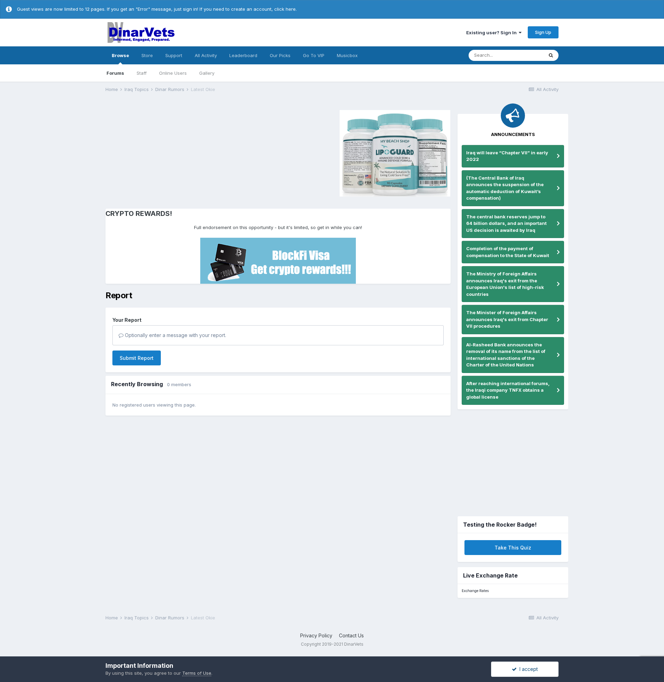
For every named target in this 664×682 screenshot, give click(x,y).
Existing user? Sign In (492, 32)
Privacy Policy (316, 635)
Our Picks (280, 55)
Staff (142, 73)
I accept (527, 669)
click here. (285, 9)
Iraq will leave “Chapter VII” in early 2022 (507, 156)
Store (147, 55)
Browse (120, 55)
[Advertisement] (164, 152)
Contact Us (351, 635)
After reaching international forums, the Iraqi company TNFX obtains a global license (508, 390)
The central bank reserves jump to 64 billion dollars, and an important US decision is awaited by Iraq (506, 223)
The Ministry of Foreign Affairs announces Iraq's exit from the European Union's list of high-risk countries (505, 284)
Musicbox (347, 55)
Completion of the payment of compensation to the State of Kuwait (507, 252)
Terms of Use (196, 673)
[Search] (551, 55)
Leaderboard (243, 55)
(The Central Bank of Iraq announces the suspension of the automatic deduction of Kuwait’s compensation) (505, 188)
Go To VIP (313, 55)
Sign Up (543, 32)
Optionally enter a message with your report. (174, 335)
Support (173, 55)
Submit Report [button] (137, 358)
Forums (115, 73)
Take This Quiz (513, 548)
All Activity (206, 55)
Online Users (173, 73)
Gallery (206, 73)
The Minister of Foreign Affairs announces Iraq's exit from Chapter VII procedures (507, 319)
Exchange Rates (475, 591)
